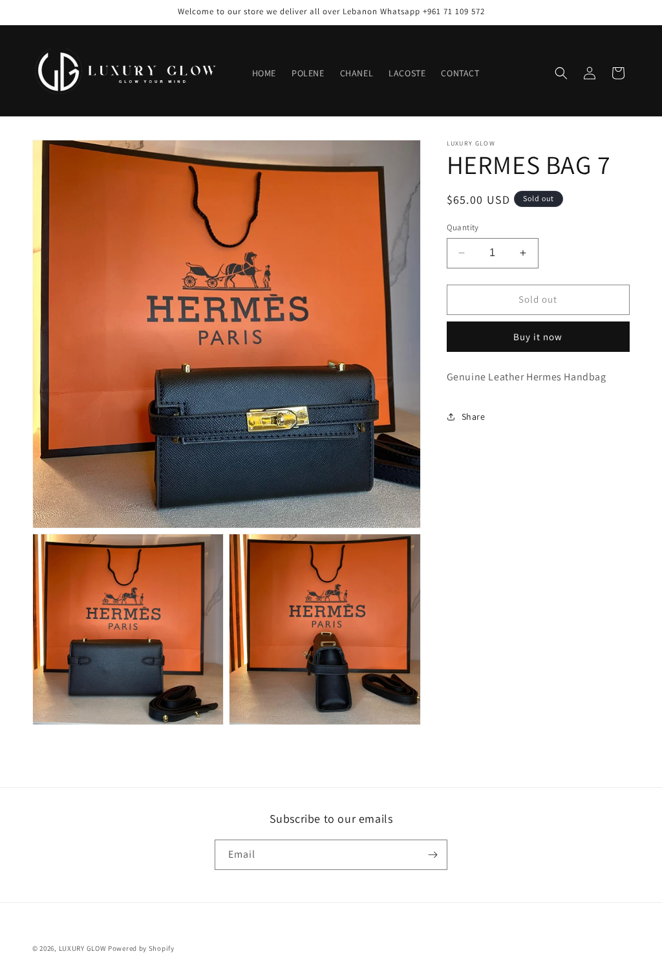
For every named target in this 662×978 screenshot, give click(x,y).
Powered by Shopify (141, 948)
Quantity (463, 227)
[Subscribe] (432, 855)
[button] (561, 73)
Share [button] (474, 416)
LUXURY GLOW (83, 948)
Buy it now (537, 337)
